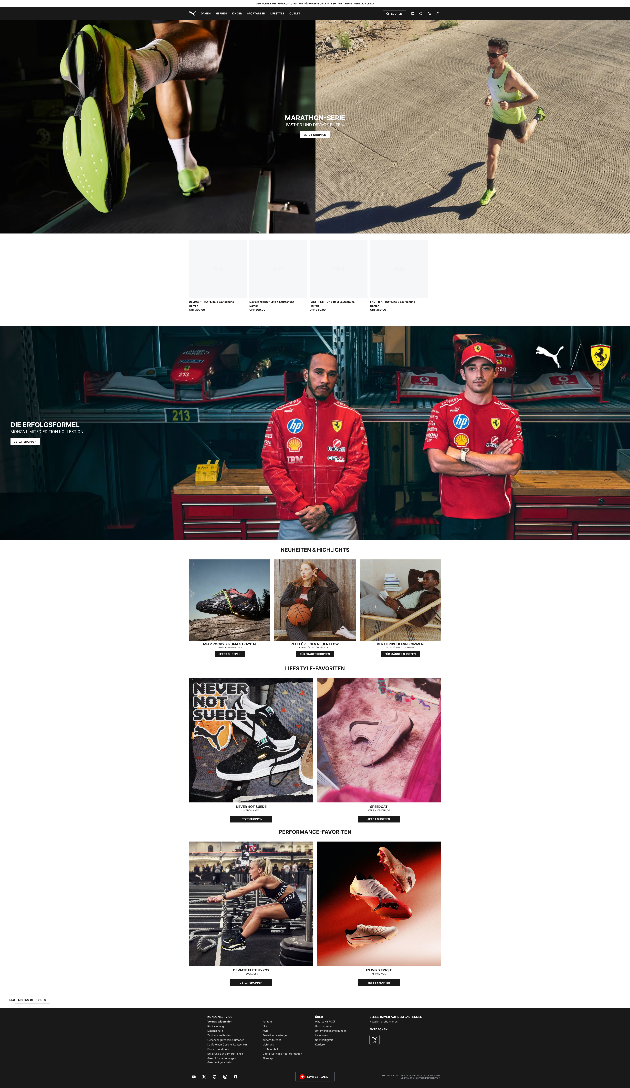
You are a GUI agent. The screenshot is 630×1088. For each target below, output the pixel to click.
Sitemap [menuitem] (267, 1058)
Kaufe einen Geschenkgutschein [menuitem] (227, 1044)
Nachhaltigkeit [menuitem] (324, 1040)
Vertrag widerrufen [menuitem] (219, 1021)
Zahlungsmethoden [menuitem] (219, 1035)
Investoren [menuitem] (321, 1035)
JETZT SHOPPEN (315, 134)
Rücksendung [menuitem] (215, 1026)
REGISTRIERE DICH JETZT (359, 3)
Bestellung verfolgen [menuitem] (275, 1035)
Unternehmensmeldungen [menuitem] (330, 1030)
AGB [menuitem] (265, 1030)
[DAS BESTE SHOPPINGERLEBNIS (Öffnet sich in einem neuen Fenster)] (374, 1040)
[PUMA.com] (191, 14)
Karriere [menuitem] (320, 1044)
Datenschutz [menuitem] (215, 1030)
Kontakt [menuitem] (267, 1021)
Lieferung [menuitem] (268, 1044)
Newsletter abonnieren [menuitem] (383, 1021)
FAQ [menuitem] (264, 1026)
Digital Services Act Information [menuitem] (282, 1053)
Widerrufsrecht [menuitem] (271, 1040)
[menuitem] (205, 14)
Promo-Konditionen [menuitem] (219, 1049)
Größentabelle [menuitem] (271, 1049)
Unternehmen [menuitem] (323, 1026)
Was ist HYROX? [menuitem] (325, 1021)
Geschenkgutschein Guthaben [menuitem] (225, 1040)
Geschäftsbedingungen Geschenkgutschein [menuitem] (221, 1060)
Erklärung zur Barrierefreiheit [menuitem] (225, 1053)
